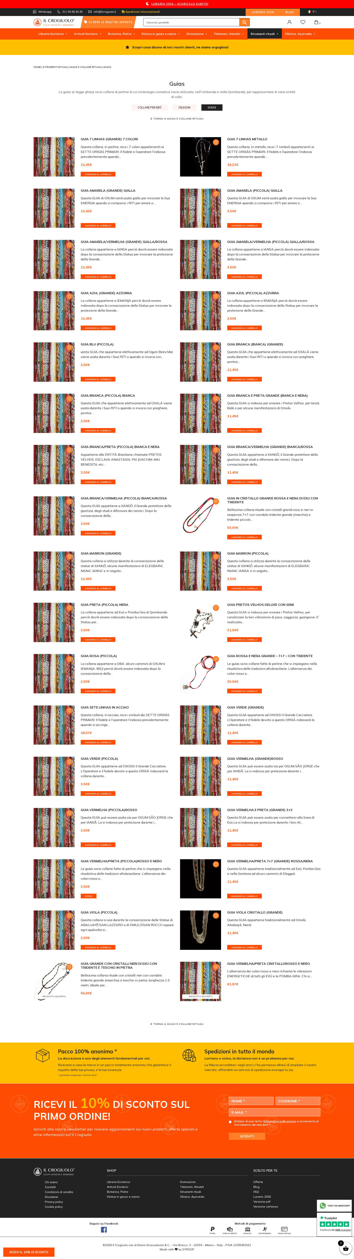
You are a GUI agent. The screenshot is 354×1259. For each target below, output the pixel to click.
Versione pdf (261, 1201)
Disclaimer (51, 1197)
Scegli (88, 896)
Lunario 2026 (263, 12)
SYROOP (188, 1249)
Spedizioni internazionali (142, 11)
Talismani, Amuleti (227, 34)
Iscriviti (247, 1136)
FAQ (256, 1192)
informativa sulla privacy (280, 1121)
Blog (290, 12)
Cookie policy (53, 1207)
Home (38, 66)
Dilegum (184, 107)
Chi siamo (51, 1182)
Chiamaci (204, 47)
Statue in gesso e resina (159, 34)
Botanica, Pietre (119, 34)
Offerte (258, 1182)
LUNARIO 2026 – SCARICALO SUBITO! (179, 4)
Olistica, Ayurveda (298, 34)
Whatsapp (240, 47)
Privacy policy (54, 1202)
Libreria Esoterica (51, 34)
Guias (212, 107)
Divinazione (194, 34)
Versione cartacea (265, 1206)
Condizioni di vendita (59, 1192)
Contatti (50, 1187)
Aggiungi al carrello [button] (98, 174)
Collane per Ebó (149, 107)
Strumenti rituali (263, 34)
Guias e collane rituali (86, 66)
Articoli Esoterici (86, 34)
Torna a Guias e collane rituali (178, 118)
